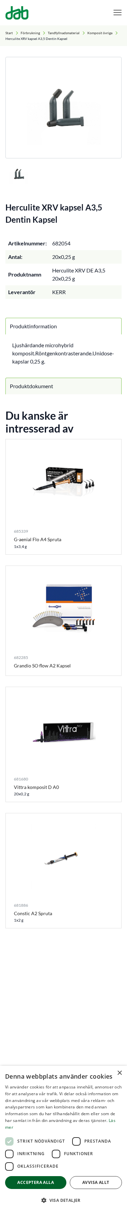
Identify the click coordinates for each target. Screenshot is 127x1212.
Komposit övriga (99, 33)
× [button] (119, 1073)
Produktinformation (33, 326)
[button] (63, 1200)
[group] (63, 107)
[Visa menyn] (117, 13)
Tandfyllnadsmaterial (64, 33)
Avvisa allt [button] (95, 1182)
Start (9, 33)
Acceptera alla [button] (35, 1182)
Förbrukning (30, 33)
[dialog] (63, 1139)
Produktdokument (31, 386)
